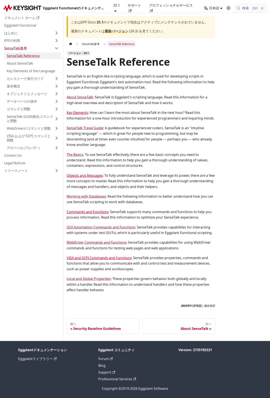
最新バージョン (116, 31)
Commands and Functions (87, 211)
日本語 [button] (214, 8)
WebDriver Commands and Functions (96, 242)
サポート (134, 5)
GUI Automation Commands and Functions (101, 227)
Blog (101, 365)
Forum (103, 358)
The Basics (75, 154)
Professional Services (115, 379)
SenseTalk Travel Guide (85, 128)
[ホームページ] (71, 44)
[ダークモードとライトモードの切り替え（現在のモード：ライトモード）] (228, 8)
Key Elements (77, 112)
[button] (31, 33)
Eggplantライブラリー (35, 358)
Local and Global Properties (89, 278)
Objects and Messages (85, 175)
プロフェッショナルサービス (171, 5)
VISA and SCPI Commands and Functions (99, 257)
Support (104, 372)
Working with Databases (86, 196)
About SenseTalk (80, 97)
